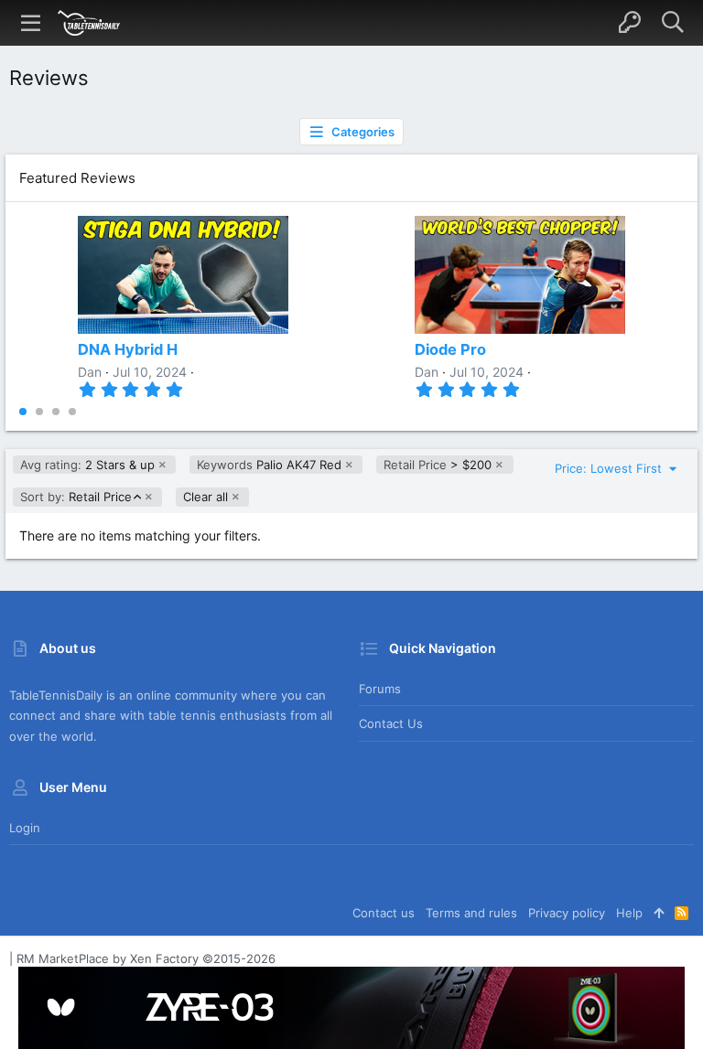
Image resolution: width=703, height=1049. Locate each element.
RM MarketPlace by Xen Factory (146, 958)
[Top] (658, 912)
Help (629, 912)
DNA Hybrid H (128, 349)
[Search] (672, 23)
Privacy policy (566, 912)
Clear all (205, 496)
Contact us (391, 723)
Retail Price (75, 497)
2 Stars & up (87, 464)
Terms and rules (471, 912)
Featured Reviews (77, 178)
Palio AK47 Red (269, 464)
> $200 (438, 464)
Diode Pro (450, 349)
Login (24, 827)
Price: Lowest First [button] (610, 468)
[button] (31, 22)
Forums (380, 688)
